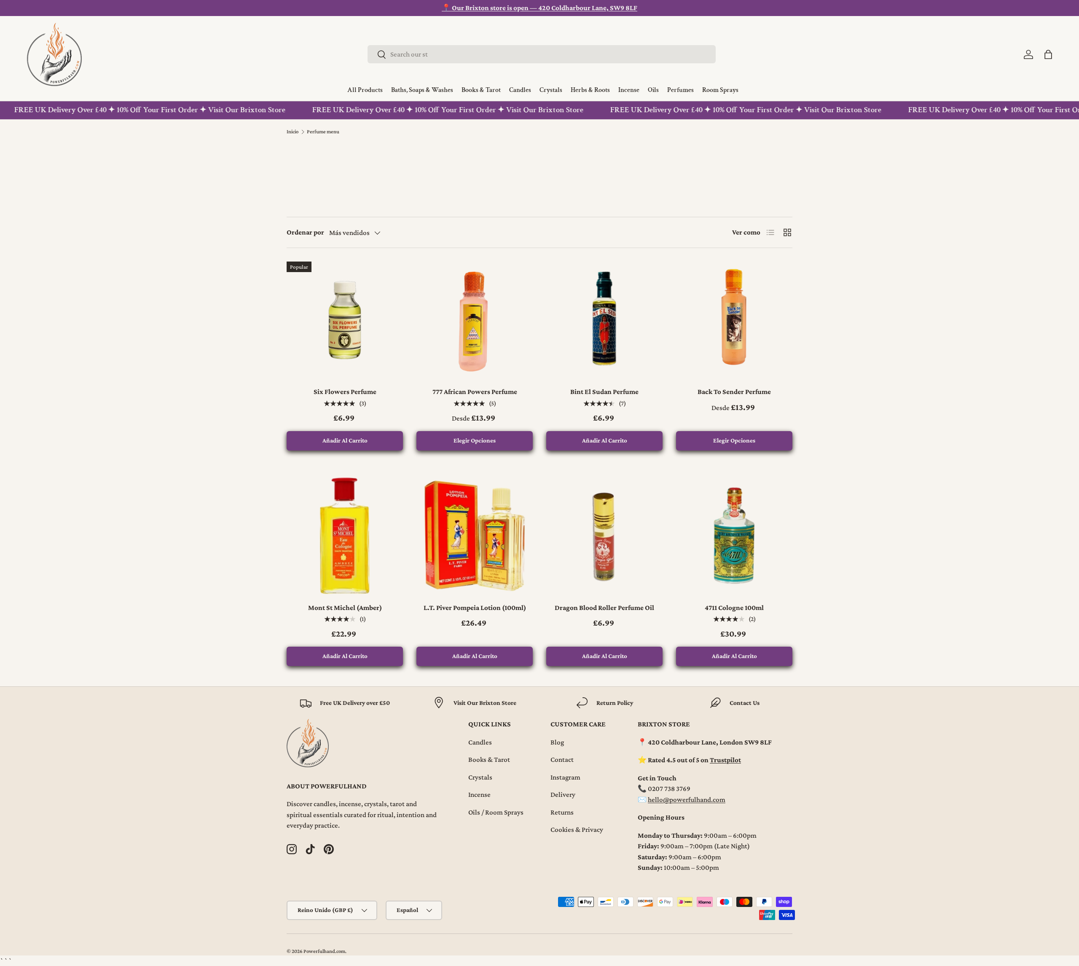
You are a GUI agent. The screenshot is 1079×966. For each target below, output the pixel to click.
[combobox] (542, 54)
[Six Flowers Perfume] (345, 320)
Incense (479, 795)
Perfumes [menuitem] (680, 90)
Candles (480, 742)
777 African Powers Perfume (474, 392)
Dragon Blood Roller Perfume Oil (604, 608)
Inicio (292, 132)
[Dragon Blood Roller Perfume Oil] (604, 536)
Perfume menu (323, 132)
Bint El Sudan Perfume (604, 392)
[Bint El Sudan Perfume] (604, 320)
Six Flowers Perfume (345, 392)
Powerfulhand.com (324, 951)
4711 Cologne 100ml (734, 608)
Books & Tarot (489, 760)
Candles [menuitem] (520, 90)
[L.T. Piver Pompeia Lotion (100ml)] (474, 536)
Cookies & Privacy (576, 830)
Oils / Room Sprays (495, 812)
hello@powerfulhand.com (686, 800)
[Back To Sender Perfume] (734, 320)
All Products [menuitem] (365, 90)
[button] (1048, 54)
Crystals (480, 777)
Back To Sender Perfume (734, 392)
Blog (557, 742)
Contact (562, 760)
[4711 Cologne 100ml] (734, 536)
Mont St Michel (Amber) (345, 608)
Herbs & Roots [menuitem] (590, 90)
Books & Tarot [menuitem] (481, 90)
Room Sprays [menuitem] (720, 90)
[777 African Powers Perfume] (474, 320)
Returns (562, 812)
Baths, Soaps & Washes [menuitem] (422, 90)
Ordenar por (305, 232)
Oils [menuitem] (653, 90)
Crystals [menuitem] (551, 90)
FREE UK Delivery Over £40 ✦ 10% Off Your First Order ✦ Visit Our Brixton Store (431, 110)
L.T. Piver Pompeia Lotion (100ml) (475, 608)
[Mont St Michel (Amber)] (345, 536)
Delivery (562, 795)
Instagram (565, 777)
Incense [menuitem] (628, 90)
